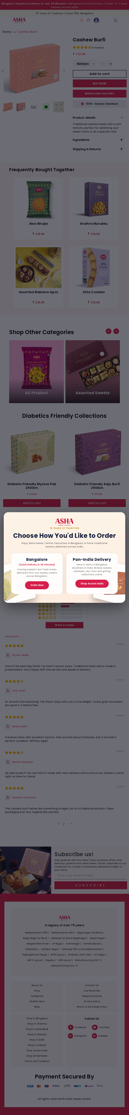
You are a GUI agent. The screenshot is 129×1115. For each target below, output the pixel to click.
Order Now (37, 585)
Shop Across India (92, 583)
